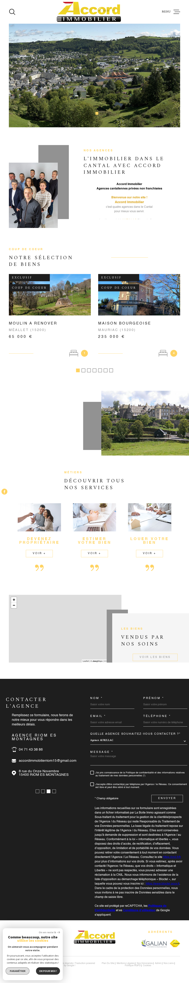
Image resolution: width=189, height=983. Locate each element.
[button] (87, 113)
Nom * (96, 698)
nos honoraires (145, 963)
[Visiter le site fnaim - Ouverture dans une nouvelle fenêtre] (175, 943)
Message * (102, 752)
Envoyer (167, 798)
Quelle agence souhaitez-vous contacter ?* (135, 733)
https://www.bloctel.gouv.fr (162, 883)
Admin (158, 963)
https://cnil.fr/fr (172, 857)
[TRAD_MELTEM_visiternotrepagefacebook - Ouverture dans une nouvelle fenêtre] (4, 492)
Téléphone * (157, 716)
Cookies (147, 965)
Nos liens (169, 963)
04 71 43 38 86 (31, 749)
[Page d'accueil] (89, 12)
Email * (98, 716)
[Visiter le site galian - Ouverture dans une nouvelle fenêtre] (154, 943)
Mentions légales (126, 963)
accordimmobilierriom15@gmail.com (47, 760)
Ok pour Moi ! (48, 971)
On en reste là (47, 932)
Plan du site (108, 963)
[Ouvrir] (12, 12)
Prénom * (153, 698)
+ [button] (14, 599)
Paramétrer (17, 971)
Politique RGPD (133, 965)
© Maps (96, 660)
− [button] (14, 605)
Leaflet (86, 660)
